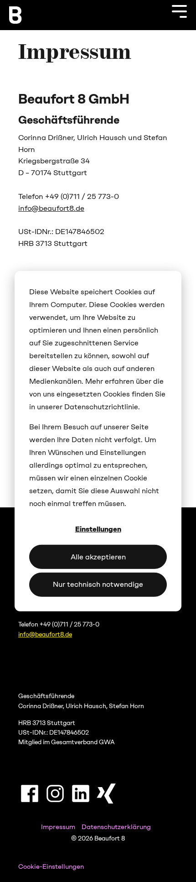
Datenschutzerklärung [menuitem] (116, 827)
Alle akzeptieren (98, 556)
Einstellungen (98, 529)
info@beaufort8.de (51, 208)
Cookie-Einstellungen (51, 867)
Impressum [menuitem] (58, 827)
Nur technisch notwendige (98, 584)
